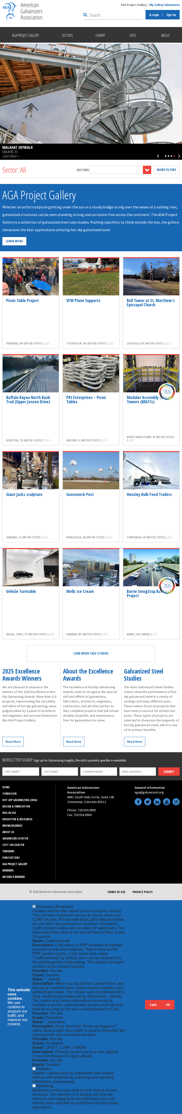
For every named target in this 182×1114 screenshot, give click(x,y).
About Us (8, 832)
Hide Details (139, 1007)
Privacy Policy (142, 892)
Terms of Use (116, 892)
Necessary (54, 907)
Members (8, 870)
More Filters (166, 169)
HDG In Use (9, 813)
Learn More (14, 241)
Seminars (8, 851)
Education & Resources (17, 819)
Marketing (44, 1086)
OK (168, 1004)
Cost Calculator (13, 845)
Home (5, 787)
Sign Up (171, 15)
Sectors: (83, 170)
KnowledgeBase (12, 826)
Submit (169, 771)
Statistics (44, 1069)
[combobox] (120, 170)
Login (155, 15)
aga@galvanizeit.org (149, 792)
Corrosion (9, 794)
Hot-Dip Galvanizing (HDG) (19, 800)
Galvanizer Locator (15, 838)
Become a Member (13, 877)
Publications (11, 858)
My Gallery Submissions (165, 5)
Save (153, 1004)
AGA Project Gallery (134, 5)
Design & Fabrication (16, 806)
